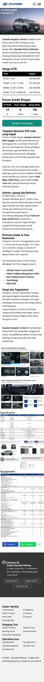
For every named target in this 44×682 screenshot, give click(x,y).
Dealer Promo (29, 627)
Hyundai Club (8, 649)
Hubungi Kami (8, 620)
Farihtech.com (27, 661)
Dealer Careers (8, 613)
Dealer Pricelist (8, 627)
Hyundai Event (29, 642)
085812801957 (13, 581)
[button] (10, 544)
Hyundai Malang (22, 565)
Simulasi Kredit (29, 631)
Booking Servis (8, 631)
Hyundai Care (29, 645)
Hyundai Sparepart (10, 645)
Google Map (23, 586)
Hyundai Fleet (8, 642)
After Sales (7, 616)
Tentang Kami (8, 610)
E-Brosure (27, 613)
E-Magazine (28, 610)
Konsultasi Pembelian (11, 634)
